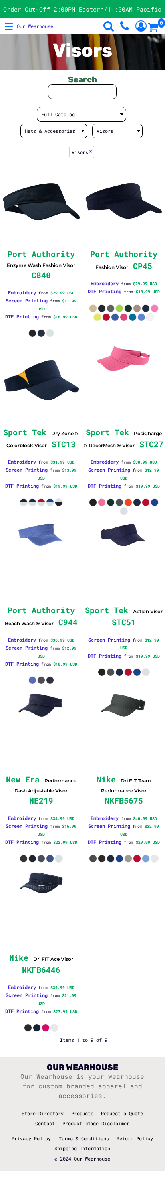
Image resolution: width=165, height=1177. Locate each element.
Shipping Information (82, 1148)
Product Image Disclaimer (95, 1123)
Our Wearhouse (92, 1158)
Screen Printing (27, 300)
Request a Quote (122, 1113)
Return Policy (135, 1138)
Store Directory (43, 1113)
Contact (45, 1123)
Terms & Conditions (84, 1138)
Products (82, 1113)
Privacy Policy (31, 1138)
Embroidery (22, 292)
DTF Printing (22, 316)
